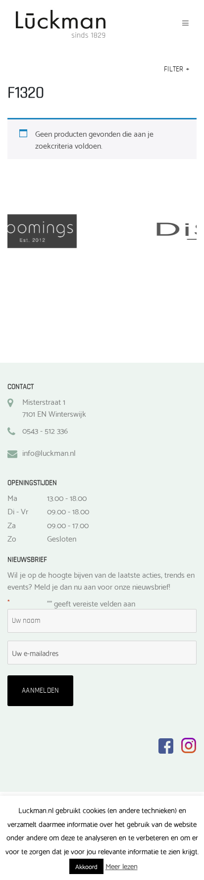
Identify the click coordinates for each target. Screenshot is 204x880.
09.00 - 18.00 (68, 511)
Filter (177, 69)
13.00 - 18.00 (67, 497)
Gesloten (61, 538)
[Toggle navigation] (185, 23)
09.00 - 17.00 (68, 525)
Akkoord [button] (86, 866)
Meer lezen (121, 866)
